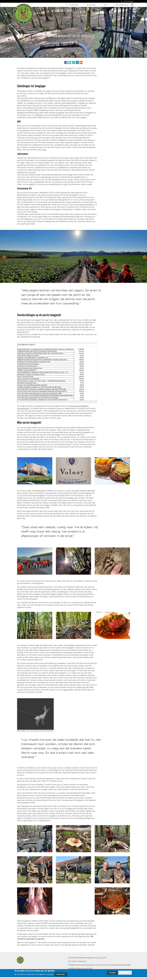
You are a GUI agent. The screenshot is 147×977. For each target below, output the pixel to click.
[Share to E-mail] (81, 62)
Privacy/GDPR (100, 958)
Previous (2, 256)
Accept (112, 973)
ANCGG (32, 184)
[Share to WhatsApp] (73, 62)
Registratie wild (122, 5)
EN (125, 1)
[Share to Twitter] (69, 62)
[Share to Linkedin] (77, 62)
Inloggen (130, 1)
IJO (65, 184)
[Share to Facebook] (65, 62)
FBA (105, 5)
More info (61, 974)
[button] (34, 458)
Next (146, 257)
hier (44, 150)
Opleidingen (73, 5)
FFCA (40, 217)
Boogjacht (91, 5)
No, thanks (125, 973)
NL (122, 1)
